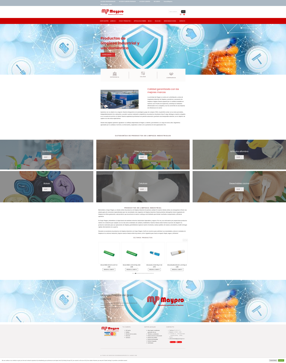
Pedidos (127, 332)
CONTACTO (182, 21)
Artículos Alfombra (140, 21)
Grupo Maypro (104, 21)
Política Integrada (152, 341)
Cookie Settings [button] (273, 360)
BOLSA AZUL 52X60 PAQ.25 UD (109, 265)
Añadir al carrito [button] (109, 269)
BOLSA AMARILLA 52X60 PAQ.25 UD (177, 265)
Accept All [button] (281, 360)
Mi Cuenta (128, 330)
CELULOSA (158, 21)
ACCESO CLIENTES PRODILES (127, 1)
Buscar (183, 11)
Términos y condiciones (153, 334)
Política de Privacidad (153, 339)
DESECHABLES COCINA (170, 21)
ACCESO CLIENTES (144, 1)
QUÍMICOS (113, 21)
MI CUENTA (157, 1)
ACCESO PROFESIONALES (108, 1)
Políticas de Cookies (152, 337)
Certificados (150, 343)
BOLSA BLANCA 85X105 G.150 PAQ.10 (131, 265)
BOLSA (150, 21)
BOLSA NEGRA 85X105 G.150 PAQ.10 (154, 265)
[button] (186, 240)
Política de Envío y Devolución (155, 335)
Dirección (128, 335)
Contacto (128, 337)
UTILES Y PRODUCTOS (124, 21)
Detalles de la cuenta (131, 334)
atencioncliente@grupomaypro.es (176, 338)
